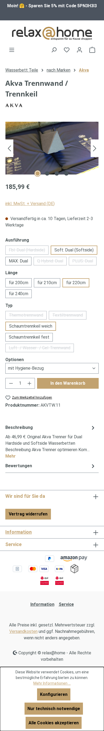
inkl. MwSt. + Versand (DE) (30, 203)
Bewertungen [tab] (18, 465)
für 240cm (18, 293)
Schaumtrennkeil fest (29, 337)
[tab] (50, 441)
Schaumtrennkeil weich (30, 326)
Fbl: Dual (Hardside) (29, 251)
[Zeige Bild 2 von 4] (47, 173)
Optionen (14, 359)
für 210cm (47, 282)
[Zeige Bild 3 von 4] (57, 173)
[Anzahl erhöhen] (29, 383)
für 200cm (18, 282)
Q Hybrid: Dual (52, 261)
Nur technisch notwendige (53, 708)
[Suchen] (53, 49)
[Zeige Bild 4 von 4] (66, 173)
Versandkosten (23, 631)
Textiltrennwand (69, 316)
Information (18, 532)
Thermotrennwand (28, 316)
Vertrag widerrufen (28, 514)
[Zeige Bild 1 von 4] (37, 173)
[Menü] (11, 49)
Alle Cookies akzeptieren (54, 722)
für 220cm (76, 282)
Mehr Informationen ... (52, 683)
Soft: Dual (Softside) (74, 250)
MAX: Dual (18, 261)
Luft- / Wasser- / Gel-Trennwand (41, 348)
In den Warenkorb (67, 383)
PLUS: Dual (84, 261)
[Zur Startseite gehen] (52, 33)
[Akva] (52, 105)
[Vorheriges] (9, 148)
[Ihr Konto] (79, 49)
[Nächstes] (95, 148)
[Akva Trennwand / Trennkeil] (52, 148)
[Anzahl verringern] (11, 383)
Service (66, 604)
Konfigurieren (53, 694)
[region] (52, 148)
